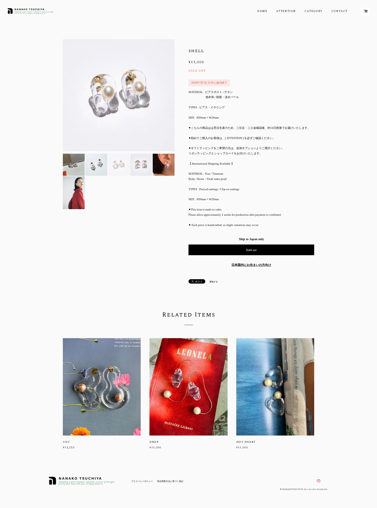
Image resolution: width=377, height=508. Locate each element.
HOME (262, 11)
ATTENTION (286, 11)
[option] (119, 95)
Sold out (251, 250)
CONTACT (339, 11)
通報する (213, 282)
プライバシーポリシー (142, 481)
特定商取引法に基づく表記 (170, 481)
